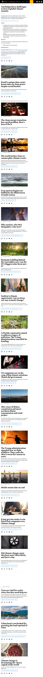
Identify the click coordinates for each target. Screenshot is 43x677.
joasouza (4, 78)
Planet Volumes (5, 221)
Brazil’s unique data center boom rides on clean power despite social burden (13, 84)
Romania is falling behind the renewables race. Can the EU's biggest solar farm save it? (14, 263)
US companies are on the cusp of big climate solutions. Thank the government (14, 375)
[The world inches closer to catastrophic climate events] (14, 145)
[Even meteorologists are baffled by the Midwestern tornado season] (14, 179)
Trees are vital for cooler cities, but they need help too (14, 591)
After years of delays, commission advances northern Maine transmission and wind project (11, 411)
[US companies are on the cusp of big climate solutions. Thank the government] (14, 362)
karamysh (4, 619)
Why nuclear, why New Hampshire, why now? (11, 226)
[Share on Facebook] (2, 61)
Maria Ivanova (5, 586)
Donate (31, 1)
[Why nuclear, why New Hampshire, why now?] (14, 213)
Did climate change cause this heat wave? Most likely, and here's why (13, 555)
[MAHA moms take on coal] (14, 476)
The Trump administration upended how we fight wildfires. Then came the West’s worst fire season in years (13, 452)
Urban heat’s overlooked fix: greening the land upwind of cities (14, 625)
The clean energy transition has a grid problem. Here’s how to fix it (13, 122)
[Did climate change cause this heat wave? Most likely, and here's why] (14, 542)
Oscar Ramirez (5, 116)
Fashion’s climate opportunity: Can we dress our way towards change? (13, 298)
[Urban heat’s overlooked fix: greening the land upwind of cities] (14, 612)
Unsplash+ (8, 116)
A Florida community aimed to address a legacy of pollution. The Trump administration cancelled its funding (14, 337)
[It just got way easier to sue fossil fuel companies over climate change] (14, 508)
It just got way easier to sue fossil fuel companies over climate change (13, 521)
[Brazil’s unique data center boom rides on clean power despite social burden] (14, 71)
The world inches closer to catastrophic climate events (13, 157)
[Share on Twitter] (4, 61)
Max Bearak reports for (10, 20)
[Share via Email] (9, 61)
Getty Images (5, 152)
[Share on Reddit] (12, 61)
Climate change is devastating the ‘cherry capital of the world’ (11, 662)
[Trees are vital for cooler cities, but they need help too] (14, 579)
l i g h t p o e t (4, 369)
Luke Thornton (5, 549)
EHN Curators (3, 13)
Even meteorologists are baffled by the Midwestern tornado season (13, 193)
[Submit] (41, 1)
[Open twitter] (39, 1)
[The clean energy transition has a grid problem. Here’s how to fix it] (14, 109)
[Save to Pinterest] (7, 61)
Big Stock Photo (8, 78)
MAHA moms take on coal (13, 487)
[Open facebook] (37, 1)
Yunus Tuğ (4, 403)
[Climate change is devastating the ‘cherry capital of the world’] (14, 649)
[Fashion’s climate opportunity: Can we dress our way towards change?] (14, 285)
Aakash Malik (5, 444)
